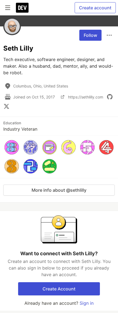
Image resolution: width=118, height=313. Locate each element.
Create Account (59, 289)
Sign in (87, 303)
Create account (95, 7)
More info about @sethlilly (59, 190)
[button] (11, 147)
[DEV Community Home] (22, 7)
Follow (90, 35)
